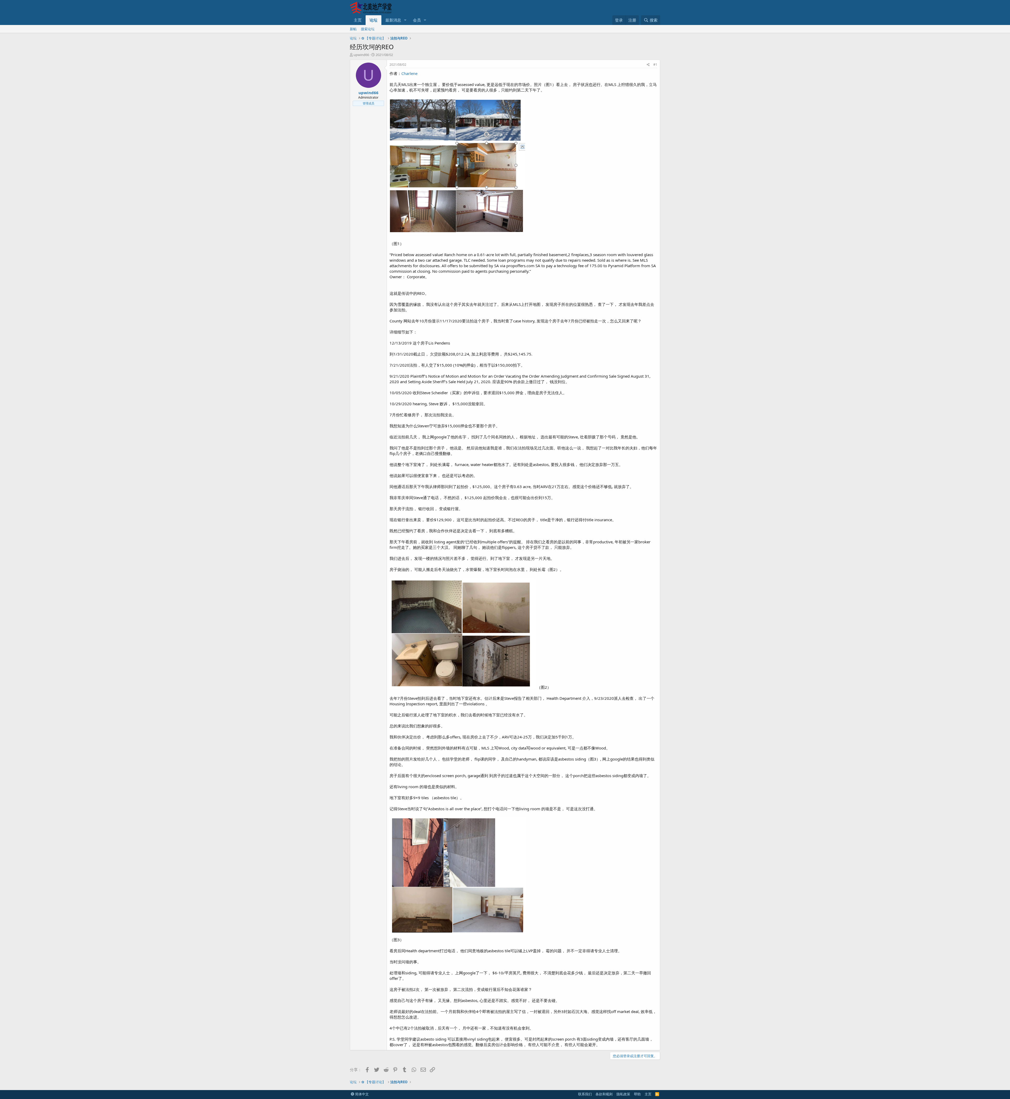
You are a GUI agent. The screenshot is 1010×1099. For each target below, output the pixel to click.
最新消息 (393, 20)
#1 (655, 64)
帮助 (637, 1094)
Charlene (409, 73)
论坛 (373, 20)
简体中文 (361, 1094)
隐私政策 (623, 1094)
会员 (417, 20)
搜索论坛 (368, 29)
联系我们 (585, 1094)
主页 (358, 20)
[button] (405, 20)
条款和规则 (604, 1094)
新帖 (353, 29)
